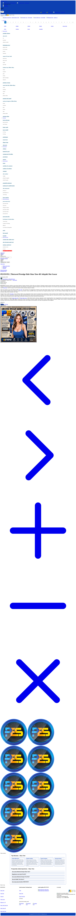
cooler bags (5, 194)
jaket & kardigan (5, 77)
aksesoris (4, 79)
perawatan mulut (5, 211)
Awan (28, 29)
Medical (4, 225)
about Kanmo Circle (15, 17)
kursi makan (6, 197)
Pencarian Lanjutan (4, 258)
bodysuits (4, 53)
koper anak (5, 127)
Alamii (40, 26)
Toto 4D (20, 289)
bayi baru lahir (5, 122)
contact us (55, 17)
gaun (3, 73)
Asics (5, 29)
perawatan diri (5, 213)
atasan (4, 69)
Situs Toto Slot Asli (4, 905)
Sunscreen (4, 205)
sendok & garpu (5, 180)
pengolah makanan (7, 183)
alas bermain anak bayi (8, 242)
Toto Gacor (2, 899)
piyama (4, 51)
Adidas (17, 26)
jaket (3, 93)
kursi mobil (5, 130)
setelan (4, 75)
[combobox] (5, 257)
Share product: (3, 305)
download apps (13, 3)
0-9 (72, 22)
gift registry (27, 3)
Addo (5, 26)
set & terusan (5, 49)
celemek (5, 171)
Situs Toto (5, 287)
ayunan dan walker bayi (8, 239)
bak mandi (5, 233)
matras (4, 159)
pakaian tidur (5, 47)
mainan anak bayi (7, 244)
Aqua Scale (65, 26)
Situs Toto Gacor (23, 298)
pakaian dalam (5, 95)
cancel (2, 259)
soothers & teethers (7, 168)
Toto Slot (12, 293)
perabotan (5, 156)
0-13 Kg (4, 132)
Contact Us (63, 12)
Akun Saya (2, 252)
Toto (20, 890)
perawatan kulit (5, 203)
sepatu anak (5, 60)
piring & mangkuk (6, 178)
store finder (43, 17)
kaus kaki (4, 64)
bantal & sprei (6, 151)
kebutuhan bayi (6, 45)
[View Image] (13, 745)
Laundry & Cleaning (6, 223)
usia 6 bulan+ (5, 124)
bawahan (4, 71)
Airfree (28, 26)
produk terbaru (6, 33)
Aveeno (17, 29)
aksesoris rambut (5, 42)
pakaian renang (6, 82)
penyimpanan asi (5, 192)
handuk (4, 235)
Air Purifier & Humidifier (7, 227)
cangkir (4, 176)
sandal (4, 62)
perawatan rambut (6, 209)
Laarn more (15, 280)
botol (4, 163)
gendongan (5, 137)
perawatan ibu (6, 216)
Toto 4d (1, 896)
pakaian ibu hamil (7, 98)
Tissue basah (5, 221)
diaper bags (5, 142)
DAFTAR (50, 12)
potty (4, 230)
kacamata (4, 40)
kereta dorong (6, 120)
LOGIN (43, 12)
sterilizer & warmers (7, 165)
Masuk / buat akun (6, 266)
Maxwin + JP (3, 902)
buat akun (5, 267)
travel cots (5, 139)
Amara (52, 26)
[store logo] (9, 15)
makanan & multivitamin (9, 185)
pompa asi (4, 190)
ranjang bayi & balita (8, 154)
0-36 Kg (4, 134)
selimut (4, 148)
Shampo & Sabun (6, 207)
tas (3, 38)
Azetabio (41, 29)
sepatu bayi (5, 58)
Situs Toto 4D (3, 908)
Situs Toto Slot (15, 298)
